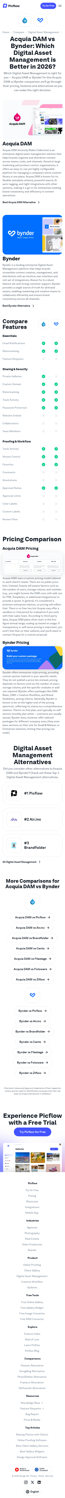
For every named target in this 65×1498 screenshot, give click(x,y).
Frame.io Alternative (32, 1382)
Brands (32, 1250)
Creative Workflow (32, 1281)
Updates (32, 1287)
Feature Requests (30, 1408)
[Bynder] (40, 20)
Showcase (32, 1201)
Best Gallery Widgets (32, 1451)
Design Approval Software (32, 1457)
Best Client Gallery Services (32, 1445)
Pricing (32, 1195)
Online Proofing (32, 1264)
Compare (18, 32)
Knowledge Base (30, 1402)
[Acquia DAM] (24, 20)
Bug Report (32, 1414)
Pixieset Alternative (32, 1365)
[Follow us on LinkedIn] (39, 1482)
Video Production (32, 1244)
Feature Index (32, 1333)
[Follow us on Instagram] (26, 1482)
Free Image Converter (32, 1313)
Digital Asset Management (43, 32)
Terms (41, 1476)
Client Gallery (32, 1270)
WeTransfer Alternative (32, 1388)
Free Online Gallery (32, 1302)
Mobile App (32, 1212)
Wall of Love (32, 1339)
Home (6, 32)
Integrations (32, 1207)
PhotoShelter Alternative (32, 1376)
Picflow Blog (32, 1350)
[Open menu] (60, 6)
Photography (32, 1233)
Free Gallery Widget (32, 1307)
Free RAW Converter (32, 1319)
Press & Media (32, 1419)
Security (49, 1476)
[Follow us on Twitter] (32, 1482)
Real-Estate (32, 1238)
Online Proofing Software (32, 1440)
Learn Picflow (32, 1345)
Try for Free (48, 5)
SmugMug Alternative (32, 1371)
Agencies (32, 1227)
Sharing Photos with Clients (32, 1434)
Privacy (33, 1476)
